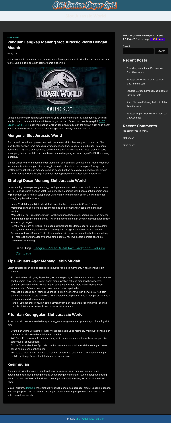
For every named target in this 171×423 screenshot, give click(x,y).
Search (127, 46)
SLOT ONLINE (13, 37)
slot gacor (128, 138)
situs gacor (129, 145)
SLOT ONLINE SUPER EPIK (90, 419)
